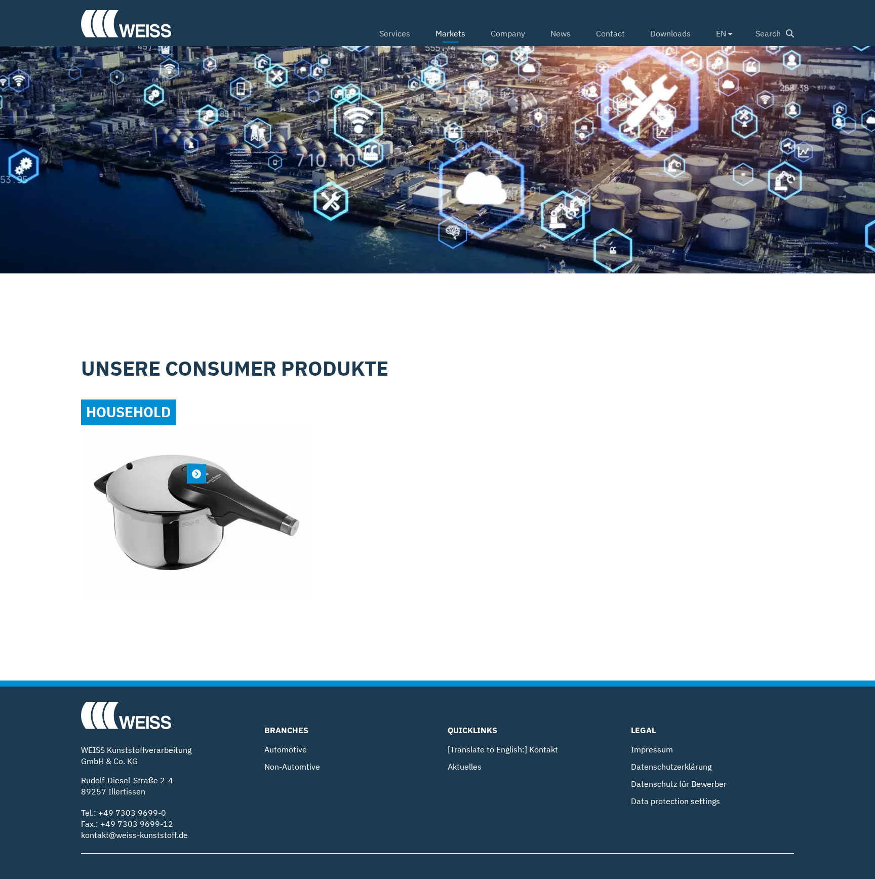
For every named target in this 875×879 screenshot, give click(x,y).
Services (394, 33)
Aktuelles (465, 767)
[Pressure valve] (196, 474)
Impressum (652, 749)
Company (508, 33)
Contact (610, 33)
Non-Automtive (292, 767)
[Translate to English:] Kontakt (503, 749)
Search (768, 33)
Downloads (670, 33)
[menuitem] (394, 34)
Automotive (285, 749)
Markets (450, 33)
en (721, 33)
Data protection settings (675, 801)
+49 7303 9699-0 (132, 813)
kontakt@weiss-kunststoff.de (134, 835)
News (560, 33)
